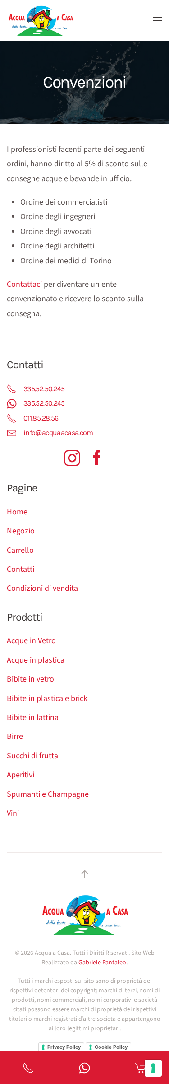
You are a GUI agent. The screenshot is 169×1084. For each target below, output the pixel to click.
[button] (157, 20)
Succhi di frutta (32, 756)
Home (17, 512)
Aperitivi (20, 774)
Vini (13, 813)
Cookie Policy (111, 1047)
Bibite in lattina (33, 717)
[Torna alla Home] (40, 20)
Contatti (20, 569)
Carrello (20, 550)
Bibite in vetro (30, 679)
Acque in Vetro (31, 640)
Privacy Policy (64, 1047)
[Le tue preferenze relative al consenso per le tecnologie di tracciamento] (153, 1068)
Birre (15, 736)
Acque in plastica (35, 660)
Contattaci (24, 284)
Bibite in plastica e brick (47, 698)
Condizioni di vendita (42, 588)
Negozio (21, 531)
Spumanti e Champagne (48, 794)
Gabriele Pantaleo (102, 962)
